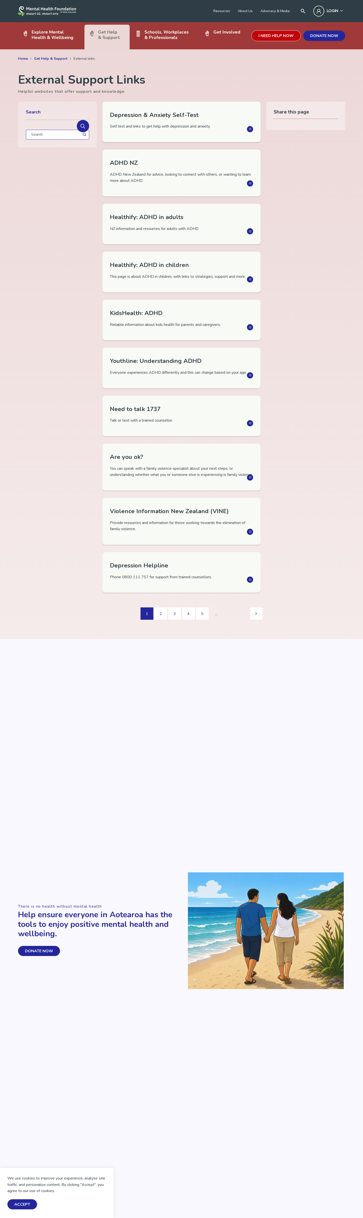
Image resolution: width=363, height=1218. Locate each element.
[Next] (256, 613)
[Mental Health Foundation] (47, 11)
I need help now (276, 35)
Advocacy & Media (275, 11)
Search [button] (33, 112)
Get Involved (226, 32)
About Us (245, 11)
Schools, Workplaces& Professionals (166, 34)
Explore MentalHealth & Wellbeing (52, 34)
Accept (22, 1204)
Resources (221, 11)
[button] (83, 126)
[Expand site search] (303, 11)
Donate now (324, 35)
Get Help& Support (109, 34)
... (216, 614)
